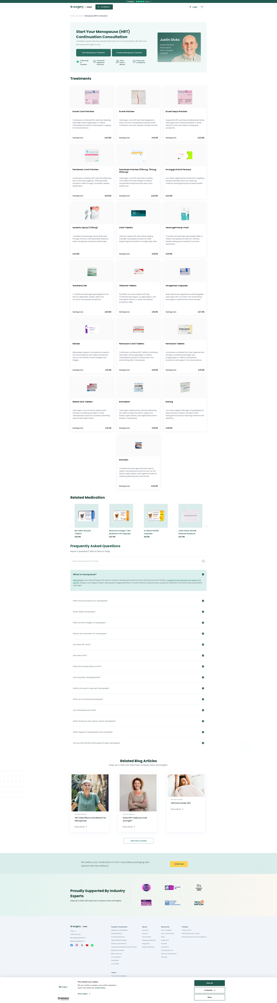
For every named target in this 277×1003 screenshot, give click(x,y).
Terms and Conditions (119, 976)
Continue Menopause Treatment (129, 53)
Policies (185, 927)
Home (72, 16)
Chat (72, 931)
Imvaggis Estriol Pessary (178, 169)
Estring (169, 401)
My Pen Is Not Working (168, 954)
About (144, 927)
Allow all (209, 983)
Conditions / (80, 16)
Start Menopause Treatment (93, 53)
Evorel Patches (126, 111)
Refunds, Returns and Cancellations (194, 937)
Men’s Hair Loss (116, 954)
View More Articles (138, 841)
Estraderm (124, 401)
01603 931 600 (75, 934)
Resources (165, 927)
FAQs (163, 937)
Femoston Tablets (175, 343)
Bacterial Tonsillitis (117, 950)
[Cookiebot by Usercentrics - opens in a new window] (63, 998)
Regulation (146, 944)
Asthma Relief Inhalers (119, 940)
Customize (208, 990)
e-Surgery (81, 7)
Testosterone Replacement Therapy (124, 947)
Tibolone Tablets (127, 285)
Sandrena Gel (80, 285)
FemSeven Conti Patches (85, 169)
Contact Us (165, 947)
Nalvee (76, 343)
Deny (210, 997)
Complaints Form (167, 950)
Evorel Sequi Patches (176, 111)
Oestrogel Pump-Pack (177, 227)
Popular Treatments (119, 927)
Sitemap (164, 957)
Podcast (164, 944)
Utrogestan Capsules (177, 285)
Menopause (78, 580)
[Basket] (202, 7)
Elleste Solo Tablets (83, 401)
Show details (83, 994)
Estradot (123, 459)
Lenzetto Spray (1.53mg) (85, 227)
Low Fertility (115, 964)
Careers (145, 933)
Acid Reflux (115, 960)
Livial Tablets (126, 227)
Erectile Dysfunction (118, 937)
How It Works (146, 937)
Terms (113, 972)
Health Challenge (148, 947)
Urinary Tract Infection (118, 944)
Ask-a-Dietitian (166, 930)
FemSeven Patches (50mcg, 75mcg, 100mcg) (138, 170)
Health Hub (165, 940)
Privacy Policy (186, 930)
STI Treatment (116, 957)
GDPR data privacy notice (191, 933)
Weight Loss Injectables (119, 930)
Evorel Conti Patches (83, 111)
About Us (145, 930)
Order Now (179, 864)
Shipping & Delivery (149, 940)
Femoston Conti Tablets (131, 343)
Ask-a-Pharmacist (167, 933)
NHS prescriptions (76, 941)
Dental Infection (116, 933)
